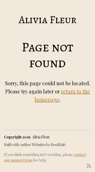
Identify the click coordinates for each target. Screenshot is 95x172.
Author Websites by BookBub (43, 144)
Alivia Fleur (48, 19)
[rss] (89, 165)
